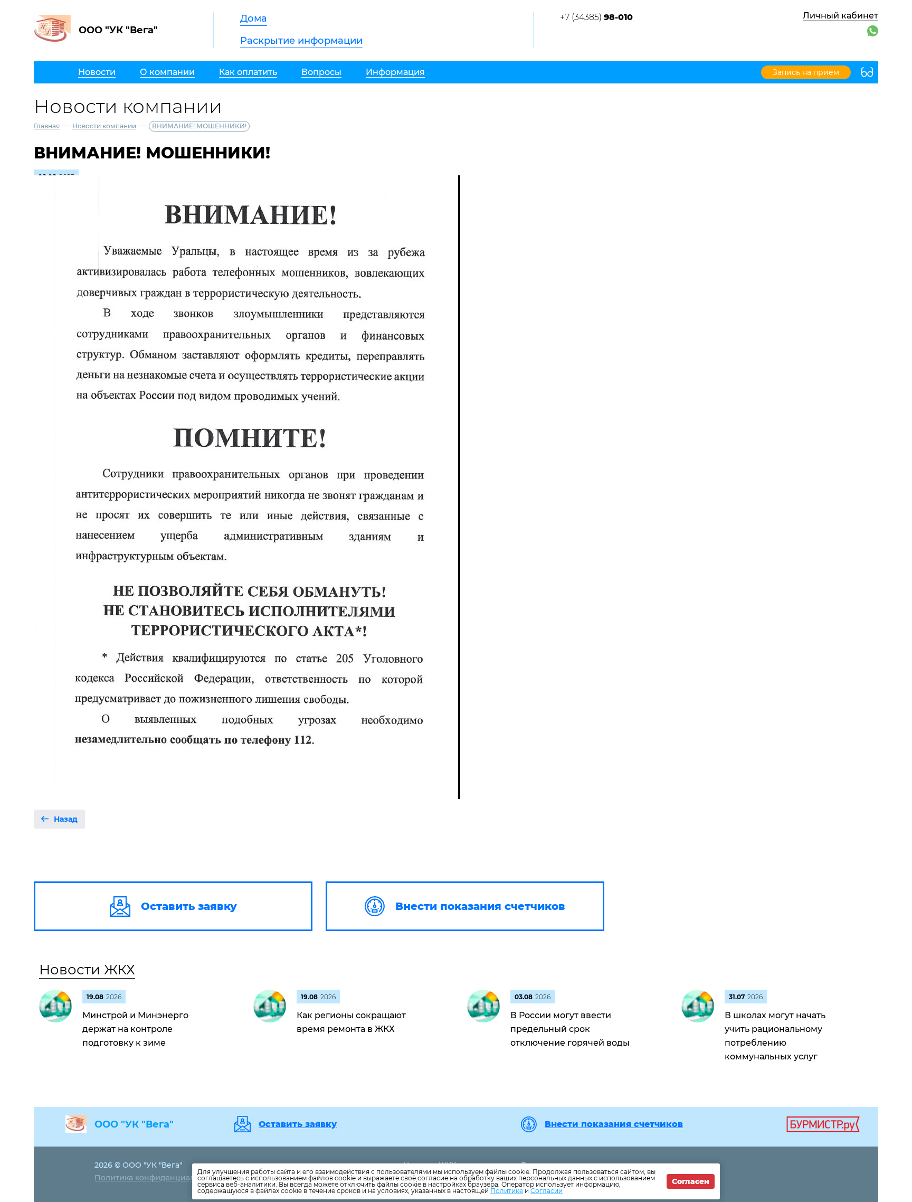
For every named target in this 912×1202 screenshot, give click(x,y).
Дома (253, 18)
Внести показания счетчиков (614, 1124)
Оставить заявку (298, 1124)
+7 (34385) (596, 17)
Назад (66, 819)
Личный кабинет (840, 16)
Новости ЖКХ (87, 969)
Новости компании (104, 126)
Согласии (546, 1191)
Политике (506, 1191)
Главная (47, 126)
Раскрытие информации (301, 40)
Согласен (690, 1181)
